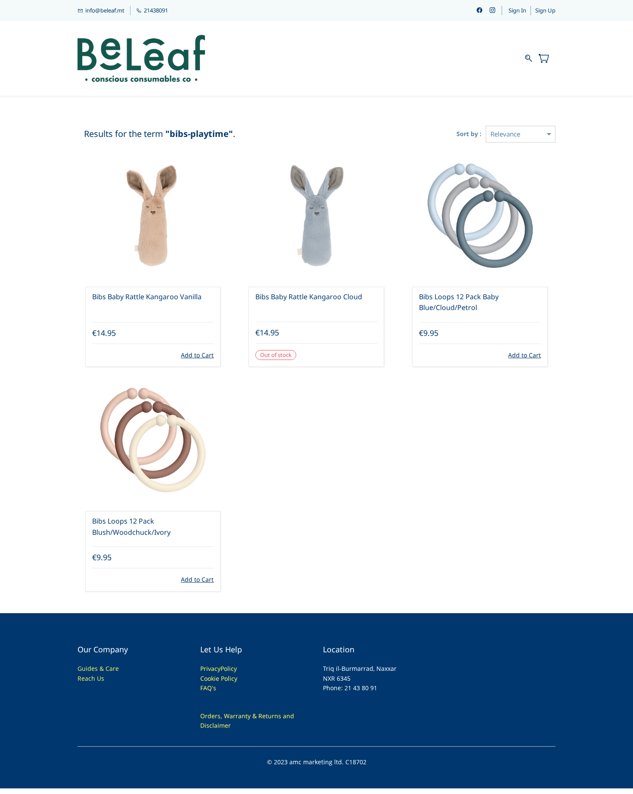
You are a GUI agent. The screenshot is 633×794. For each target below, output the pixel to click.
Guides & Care (98, 668)
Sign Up (545, 10)
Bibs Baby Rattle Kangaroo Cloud (308, 296)
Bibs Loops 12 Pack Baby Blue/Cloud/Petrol (459, 302)
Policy (228, 668)
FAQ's (208, 688)
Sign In (517, 10)
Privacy (210, 668)
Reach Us (91, 678)
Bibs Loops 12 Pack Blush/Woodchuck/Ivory (131, 526)
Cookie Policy (218, 678)
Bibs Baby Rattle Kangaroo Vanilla (147, 296)
